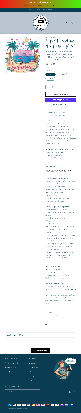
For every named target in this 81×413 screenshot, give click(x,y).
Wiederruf (32, 372)
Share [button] (49, 324)
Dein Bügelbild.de (13, 408)
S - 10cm (50, 74)
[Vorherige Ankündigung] (4, 10)
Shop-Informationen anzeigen (57, 115)
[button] (4, 23)
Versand (56, 67)
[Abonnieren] (38, 391)
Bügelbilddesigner (11, 368)
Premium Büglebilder (12, 363)
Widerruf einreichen (40, 351)
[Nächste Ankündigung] (77, 10)
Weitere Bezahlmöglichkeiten (61, 104)
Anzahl (47, 83)
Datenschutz (33, 368)
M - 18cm (62, 74)
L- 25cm (50, 79)
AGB (30, 381)
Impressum (32, 363)
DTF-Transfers (10, 372)
